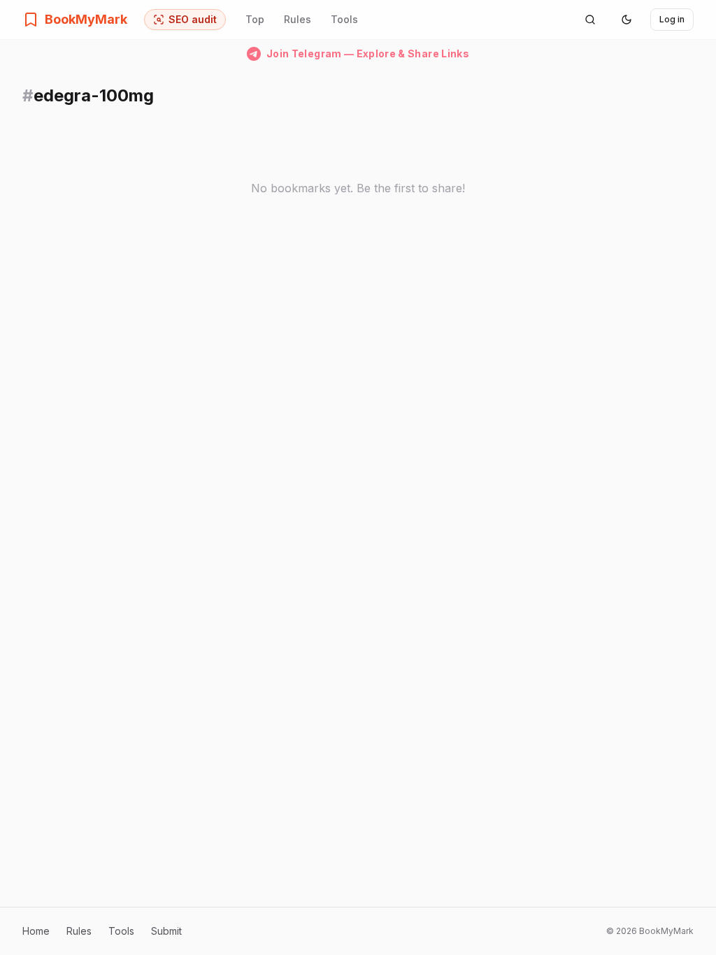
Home (36, 931)
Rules (297, 19)
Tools (344, 19)
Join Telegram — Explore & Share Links (367, 53)
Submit (166, 931)
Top (254, 19)
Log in (672, 19)
